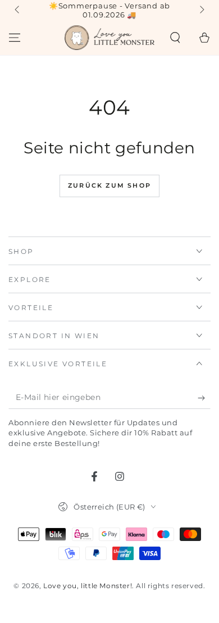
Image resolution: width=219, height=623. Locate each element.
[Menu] (14, 37)
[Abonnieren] (204, 397)
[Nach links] (18, 10)
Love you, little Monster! (87, 585)
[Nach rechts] (201, 10)
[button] (175, 37)
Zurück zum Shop (109, 185)
